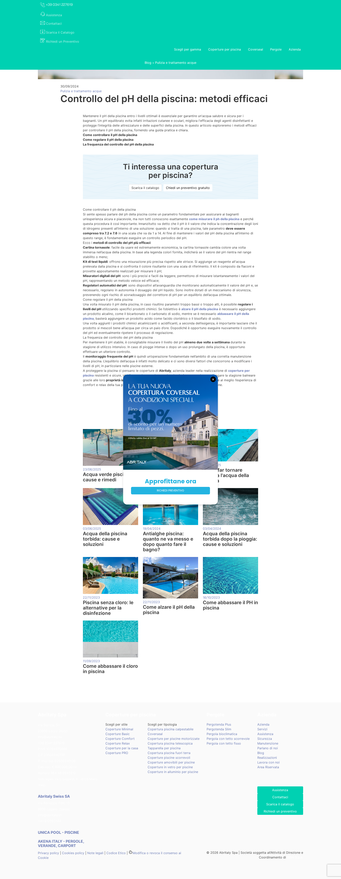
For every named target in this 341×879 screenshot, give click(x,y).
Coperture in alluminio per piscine (173, 772)
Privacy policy (48, 853)
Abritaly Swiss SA (54, 796)
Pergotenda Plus (219, 724)
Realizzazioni (267, 758)
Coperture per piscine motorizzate (174, 739)
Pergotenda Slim (219, 729)
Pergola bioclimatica (222, 734)
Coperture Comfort (120, 739)
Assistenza (265, 734)
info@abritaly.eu (50, 737)
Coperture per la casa (121, 748)
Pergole (276, 49)
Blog (148, 63)
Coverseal (255, 49)
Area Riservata (268, 767)
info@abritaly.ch (50, 815)
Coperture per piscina (224, 49)
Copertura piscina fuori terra (169, 753)
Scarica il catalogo (145, 188)
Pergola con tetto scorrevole (228, 739)
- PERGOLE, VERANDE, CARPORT (61, 843)
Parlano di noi (267, 748)
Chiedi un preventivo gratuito (188, 188)
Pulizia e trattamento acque (175, 63)
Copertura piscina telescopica (170, 743)
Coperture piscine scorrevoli (169, 758)
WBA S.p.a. (295, 857)
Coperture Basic (117, 734)
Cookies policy (73, 853)
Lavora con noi (268, 762)
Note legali (95, 853)
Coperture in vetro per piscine (170, 767)
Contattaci (280, 797)
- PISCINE (59, 832)
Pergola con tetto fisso (224, 743)
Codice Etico (116, 853)
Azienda (295, 49)
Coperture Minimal (119, 729)
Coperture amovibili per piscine (171, 762)
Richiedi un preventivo (280, 811)
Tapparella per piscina (164, 748)
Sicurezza (264, 739)
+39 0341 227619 (51, 743)
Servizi (262, 729)
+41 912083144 (49, 821)
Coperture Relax (117, 743)
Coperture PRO (116, 753)
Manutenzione (267, 743)
